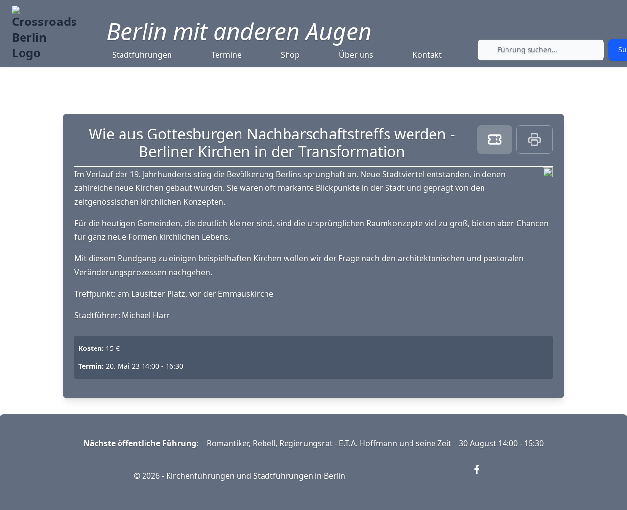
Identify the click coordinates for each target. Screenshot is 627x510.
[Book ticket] (494, 139)
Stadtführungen (142, 54)
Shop (290, 54)
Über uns (356, 54)
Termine (226, 54)
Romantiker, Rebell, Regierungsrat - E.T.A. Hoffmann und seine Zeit (329, 443)
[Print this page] (534, 139)
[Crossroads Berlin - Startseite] (44, 33)
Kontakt (427, 54)
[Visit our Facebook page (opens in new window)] (482, 476)
